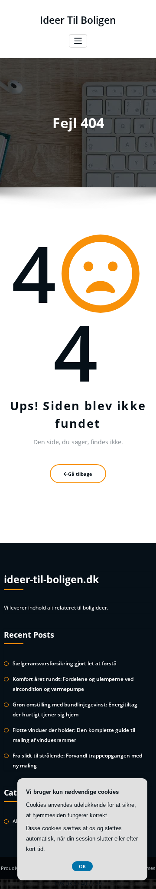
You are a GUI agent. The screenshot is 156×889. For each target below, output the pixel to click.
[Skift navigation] (78, 41)
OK (82, 866)
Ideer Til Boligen (78, 20)
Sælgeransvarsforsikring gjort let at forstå (65, 663)
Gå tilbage (80, 474)
